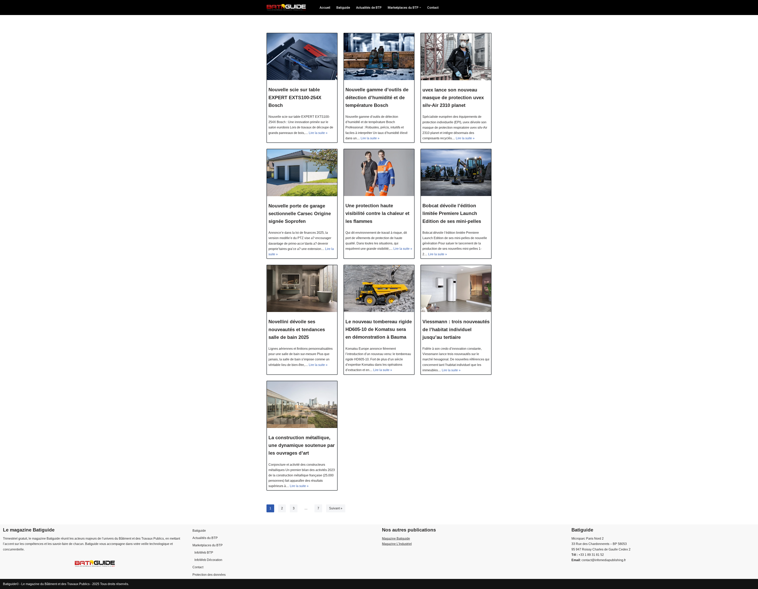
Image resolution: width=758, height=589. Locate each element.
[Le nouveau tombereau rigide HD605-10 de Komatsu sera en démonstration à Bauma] (379, 288)
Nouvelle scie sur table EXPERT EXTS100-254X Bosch (294, 97)
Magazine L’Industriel (397, 544)
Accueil (325, 7)
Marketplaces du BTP (207, 545)
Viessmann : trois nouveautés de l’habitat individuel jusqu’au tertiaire (456, 329)
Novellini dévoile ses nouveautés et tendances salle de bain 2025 (296, 329)
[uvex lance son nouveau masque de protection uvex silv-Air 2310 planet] (456, 56)
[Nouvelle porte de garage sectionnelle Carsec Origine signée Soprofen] (302, 172)
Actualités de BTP (369, 7)
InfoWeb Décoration (208, 560)
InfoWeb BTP (203, 552)
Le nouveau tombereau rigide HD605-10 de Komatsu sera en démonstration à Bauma (378, 329)
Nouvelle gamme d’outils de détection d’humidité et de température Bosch (376, 97)
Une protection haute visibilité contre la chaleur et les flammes (377, 213)
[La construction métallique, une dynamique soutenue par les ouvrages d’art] (302, 404)
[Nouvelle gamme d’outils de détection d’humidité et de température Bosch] (379, 56)
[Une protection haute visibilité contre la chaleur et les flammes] (379, 172)
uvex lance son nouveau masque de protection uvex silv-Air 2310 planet (453, 97)
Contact (433, 7)
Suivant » (335, 508)
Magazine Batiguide (396, 538)
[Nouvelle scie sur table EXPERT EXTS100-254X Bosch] (302, 56)
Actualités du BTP (205, 538)
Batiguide (343, 7)
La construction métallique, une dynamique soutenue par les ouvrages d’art (301, 445)
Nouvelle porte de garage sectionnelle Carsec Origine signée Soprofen (299, 213)
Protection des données (209, 574)
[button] (420, 7)
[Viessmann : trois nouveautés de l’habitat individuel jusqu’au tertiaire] (456, 288)
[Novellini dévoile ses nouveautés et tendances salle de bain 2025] (302, 288)
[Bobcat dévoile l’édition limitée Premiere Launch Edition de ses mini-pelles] (456, 172)
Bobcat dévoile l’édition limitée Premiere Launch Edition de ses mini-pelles (451, 213)
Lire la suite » (318, 133)
